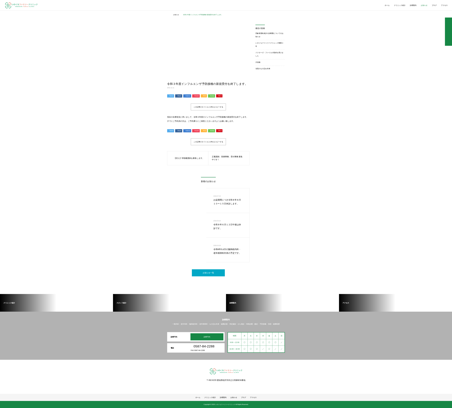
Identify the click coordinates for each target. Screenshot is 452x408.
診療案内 (413, 5)
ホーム (387, 5)
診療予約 (207, 337)
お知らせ (424, 5)
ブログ (434, 5)
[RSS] (226, 385)
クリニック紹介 (400, 5)
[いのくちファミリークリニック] (21, 5)
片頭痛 (257, 62)
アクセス (444, 5)
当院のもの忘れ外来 (262, 69)
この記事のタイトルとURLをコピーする (208, 107)
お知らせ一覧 (208, 273)
